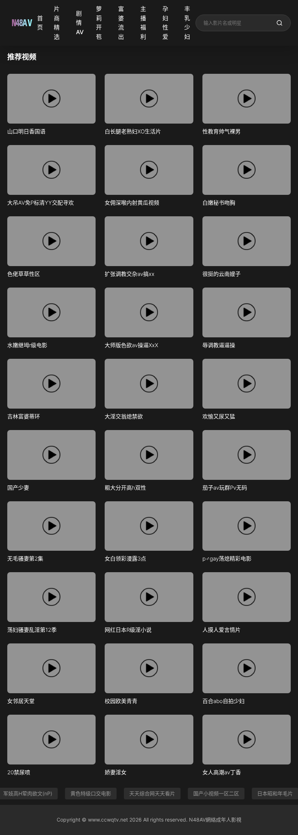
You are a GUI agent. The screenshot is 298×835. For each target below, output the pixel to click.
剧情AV (80, 23)
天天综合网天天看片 (146, 793)
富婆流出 (121, 22)
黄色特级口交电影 (84, 793)
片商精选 (57, 22)
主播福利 (143, 22)
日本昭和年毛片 (269, 793)
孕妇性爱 (165, 22)
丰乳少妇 (187, 22)
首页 (40, 23)
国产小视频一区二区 (210, 793)
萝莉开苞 (99, 22)
